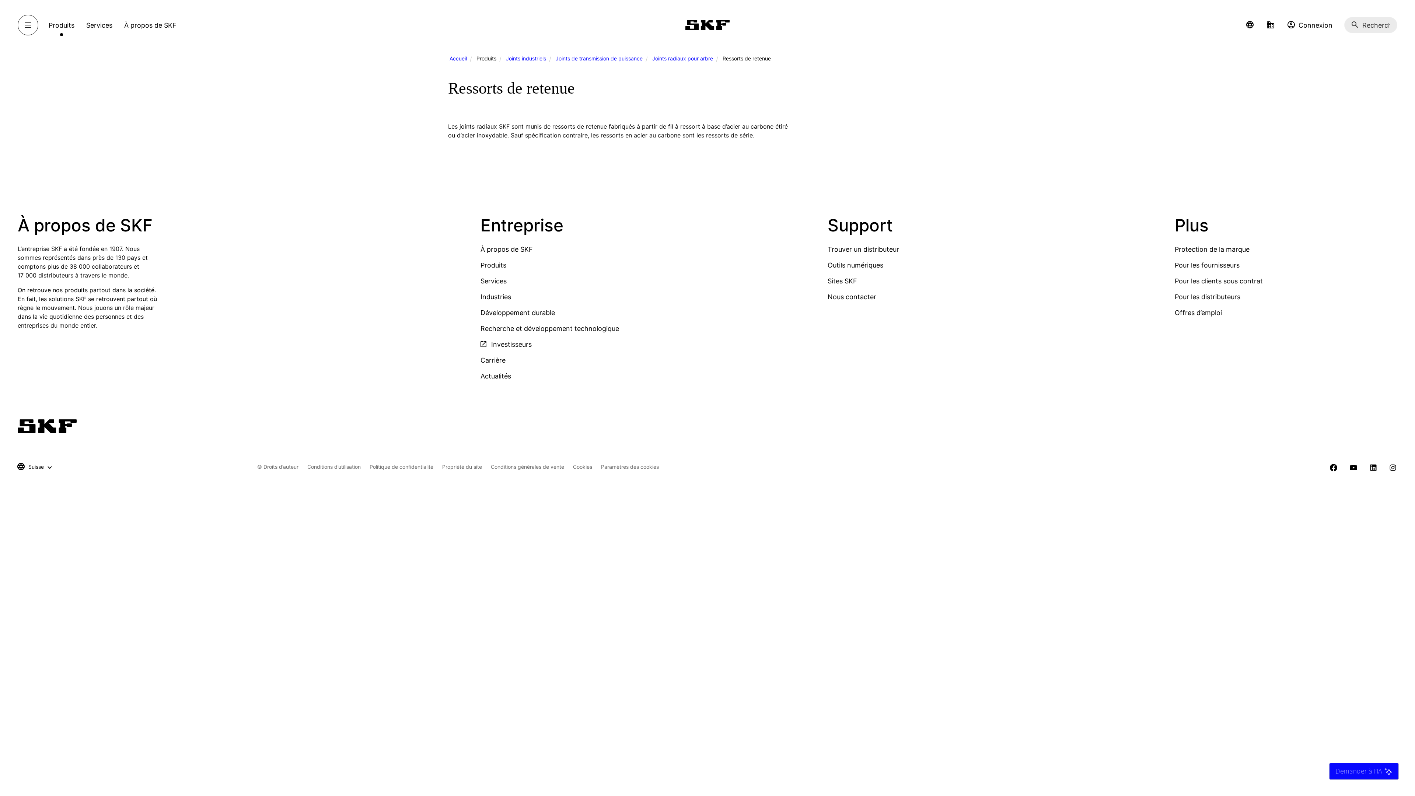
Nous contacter (852, 297)
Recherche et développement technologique (550, 328)
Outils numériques (855, 265)
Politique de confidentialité (401, 467)
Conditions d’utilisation (334, 467)
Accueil (458, 58)
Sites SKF (842, 281)
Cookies (582, 467)
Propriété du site (462, 467)
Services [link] (99, 25)
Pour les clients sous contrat (1219, 281)
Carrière (493, 360)
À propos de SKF (507, 249)
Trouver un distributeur (863, 249)
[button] (1249, 25)
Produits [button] (61, 25)
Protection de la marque (1212, 249)
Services (494, 281)
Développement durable (518, 313)
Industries (496, 297)
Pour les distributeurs (1207, 297)
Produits (493, 265)
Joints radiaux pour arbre (682, 58)
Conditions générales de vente (527, 467)
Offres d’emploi (1198, 313)
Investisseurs (510, 344)
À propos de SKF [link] (150, 25)
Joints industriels (526, 58)
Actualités (496, 376)
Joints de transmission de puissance (599, 58)
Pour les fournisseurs (1207, 265)
